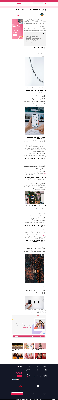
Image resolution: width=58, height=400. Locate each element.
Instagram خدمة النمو (44, 374)
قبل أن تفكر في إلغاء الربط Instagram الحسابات (31, 37)
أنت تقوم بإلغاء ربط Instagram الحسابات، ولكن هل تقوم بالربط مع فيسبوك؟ (33, 38)
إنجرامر (37, 370)
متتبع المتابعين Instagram (27, 374)
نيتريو (37, 368)
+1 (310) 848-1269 (19, 373)
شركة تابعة (45, 395)
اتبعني (37, 375)
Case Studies (44, 393)
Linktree (45, 173)
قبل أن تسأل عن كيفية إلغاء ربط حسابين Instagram (31, 40)
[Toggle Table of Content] (43, 33)
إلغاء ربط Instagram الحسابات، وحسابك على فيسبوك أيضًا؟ (32, 39)
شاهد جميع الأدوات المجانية (27, 376)
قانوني (33, 393)
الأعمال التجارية (45, 370)
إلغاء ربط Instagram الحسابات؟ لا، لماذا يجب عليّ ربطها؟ (32, 36)
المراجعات (45, 394)
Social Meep (37, 369)
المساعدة (26, 234)
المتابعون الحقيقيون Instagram (43, 376)
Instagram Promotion (44, 375)
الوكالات (46, 368)
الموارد (29, 375)
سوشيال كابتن (36, 374)
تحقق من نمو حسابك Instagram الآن (27, 327)
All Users (45, 380)
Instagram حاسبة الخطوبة (27, 368)
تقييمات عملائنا (36, 310)
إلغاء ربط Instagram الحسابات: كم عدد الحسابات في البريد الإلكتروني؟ (33, 42)
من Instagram (44, 235)
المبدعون (46, 369)
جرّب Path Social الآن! (19, 15)
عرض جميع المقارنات (36, 376)
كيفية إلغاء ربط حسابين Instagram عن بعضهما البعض (31, 41)
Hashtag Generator (28, 370)
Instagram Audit (28, 369)
